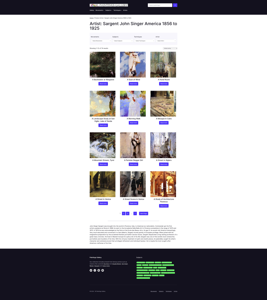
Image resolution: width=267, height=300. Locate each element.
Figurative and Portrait (142, 270)
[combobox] (101, 40)
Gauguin (96, 266)
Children (140, 275)
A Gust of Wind (133, 80)
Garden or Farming (148, 267)
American (155, 275)
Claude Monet (116, 264)
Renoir (92, 266)
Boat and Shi (147, 275)
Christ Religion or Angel (155, 272)
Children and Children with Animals (168, 272)
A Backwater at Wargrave (103, 80)
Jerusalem (140, 267)
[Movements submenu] (103, 10)
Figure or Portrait (162, 267)
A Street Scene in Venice (133, 199)
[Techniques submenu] (121, 10)
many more (106, 266)
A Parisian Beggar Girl (133, 160)
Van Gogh (125, 264)
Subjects (161, 291)
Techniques (169, 291)
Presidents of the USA (166, 262)
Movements (154, 291)
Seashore (158, 262)
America (162, 275)
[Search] (175, 5)
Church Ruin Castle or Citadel (143, 272)
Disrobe (163, 270)
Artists (175, 291)
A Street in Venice (103, 199)
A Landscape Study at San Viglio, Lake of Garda (103, 120)
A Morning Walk (133, 119)
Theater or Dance (141, 262)
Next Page (143, 213)
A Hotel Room (164, 80)
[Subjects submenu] (111, 10)
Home (91, 18)
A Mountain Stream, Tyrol (103, 160)
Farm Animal (151, 270)
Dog (158, 270)
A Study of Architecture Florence (164, 200)
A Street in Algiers (164, 160)
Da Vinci (106, 264)
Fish (155, 267)
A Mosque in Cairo (164, 119)
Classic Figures (171, 270)
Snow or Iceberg (150, 262)
